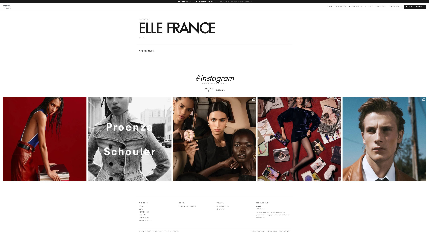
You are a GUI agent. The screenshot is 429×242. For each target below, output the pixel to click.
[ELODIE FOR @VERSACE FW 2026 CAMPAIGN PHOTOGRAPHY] (44, 139)
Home (141, 206)
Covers (369, 7)
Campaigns (381, 7)
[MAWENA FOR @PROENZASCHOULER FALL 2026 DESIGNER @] (129, 139)
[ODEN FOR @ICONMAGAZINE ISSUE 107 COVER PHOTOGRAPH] (384, 139)
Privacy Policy (272, 231)
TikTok (222, 209)
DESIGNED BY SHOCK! (187, 206)
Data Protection (284, 231)
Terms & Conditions (258, 231)
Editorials (394, 7)
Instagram (224, 206)
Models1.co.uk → (207, 1)
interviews (341, 7)
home (329, 7)
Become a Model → (415, 7)
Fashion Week (145, 220)
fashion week (355, 7)
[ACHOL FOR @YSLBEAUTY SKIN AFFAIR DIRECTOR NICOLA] (214, 139)
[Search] (402, 6)
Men (141, 209)
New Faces (144, 212)
